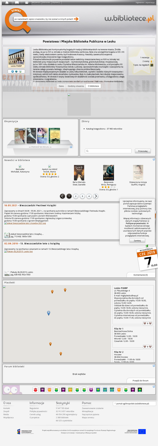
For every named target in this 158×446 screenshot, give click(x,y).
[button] (61, 86)
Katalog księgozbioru (95, 128)
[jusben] (132, 389)
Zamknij (137, 240)
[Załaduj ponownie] (154, 159)
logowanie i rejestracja (145, 3)
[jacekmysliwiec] (70, 389)
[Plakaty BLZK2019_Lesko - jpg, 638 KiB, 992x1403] (18, 251)
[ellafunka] (98, 389)
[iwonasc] (63, 389)
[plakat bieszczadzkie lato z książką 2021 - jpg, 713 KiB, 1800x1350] (25, 223)
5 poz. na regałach (141, 65)
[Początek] (7, 2)
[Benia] (112, 389)
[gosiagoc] (84, 389)
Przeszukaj (142, 151)
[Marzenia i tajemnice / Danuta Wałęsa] (20, 135)
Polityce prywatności (136, 223)
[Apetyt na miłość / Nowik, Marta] (49, 166)
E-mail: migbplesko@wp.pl (126, 295)
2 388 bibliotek (62, 417)
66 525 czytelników (64, 420)
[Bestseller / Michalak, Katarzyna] (20, 166)
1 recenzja (145, 57)
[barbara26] (49, 389)
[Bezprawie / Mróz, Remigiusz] (108, 172)
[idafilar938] (56, 389)
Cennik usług (35, 414)
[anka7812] (126, 389)
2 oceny (146, 61)
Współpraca (8, 417)
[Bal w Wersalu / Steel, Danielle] (79, 172)
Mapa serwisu (88, 417)
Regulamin (34, 408)
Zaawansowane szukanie (92, 408)
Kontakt (6, 408)
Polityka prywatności (38, 411)
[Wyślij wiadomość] (20, 71)
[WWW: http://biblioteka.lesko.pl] (16, 71)
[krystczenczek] (42, 389)
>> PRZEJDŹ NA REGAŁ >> (40, 147)
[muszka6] (119, 389)
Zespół (6, 411)
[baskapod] (91, 389)
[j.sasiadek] (105, 389)
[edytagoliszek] (35, 389)
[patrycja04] (139, 389)
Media (6, 414)
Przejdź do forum (140, 380)
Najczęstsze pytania (90, 414)
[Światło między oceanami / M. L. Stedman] (54, 135)
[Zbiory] (17, 2)
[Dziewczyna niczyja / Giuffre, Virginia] (138, 172)
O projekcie (34, 417)
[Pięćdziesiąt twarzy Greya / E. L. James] (31, 135)
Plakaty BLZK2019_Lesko (22, 272)
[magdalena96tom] (77, 389)
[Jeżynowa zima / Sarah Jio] (42, 135)
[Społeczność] (27, 2)
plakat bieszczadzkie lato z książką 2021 (28, 234)
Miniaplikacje (87, 411)
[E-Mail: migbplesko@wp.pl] (12, 71)
